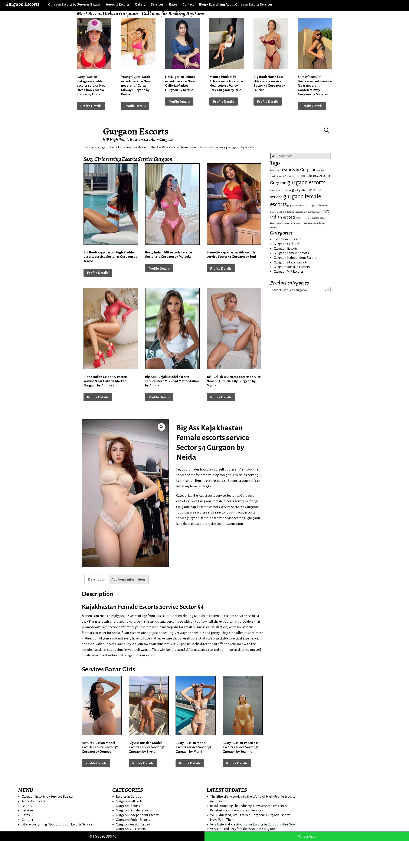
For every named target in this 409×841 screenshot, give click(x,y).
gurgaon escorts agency (280, 190)
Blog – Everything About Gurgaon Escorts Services (235, 4)
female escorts (292, 176)
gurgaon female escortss (298, 205)
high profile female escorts (290, 212)
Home (89, 147)
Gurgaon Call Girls (287, 244)
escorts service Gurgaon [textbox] (299, 290)
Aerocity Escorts (117, 4)
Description (96, 579)
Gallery (140, 4)
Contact (188, 4)
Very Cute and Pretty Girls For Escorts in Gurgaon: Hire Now (252, 824)
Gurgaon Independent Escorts (295, 257)
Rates (173, 4)
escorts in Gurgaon (299, 169)
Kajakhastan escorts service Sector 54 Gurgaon (224, 507)
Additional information (128, 579)
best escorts (275, 170)
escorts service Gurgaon (193, 501)
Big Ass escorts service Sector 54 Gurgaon (223, 495)
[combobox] (300, 290)
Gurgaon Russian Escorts (292, 267)
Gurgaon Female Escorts (291, 253)
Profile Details (90, 106)
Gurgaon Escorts (135, 131)
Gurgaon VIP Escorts (289, 271)
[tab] (96, 579)
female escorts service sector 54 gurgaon (230, 518)
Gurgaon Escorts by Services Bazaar (74, 4)
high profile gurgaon (313, 212)
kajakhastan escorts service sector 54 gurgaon (209, 523)
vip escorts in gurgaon (302, 223)
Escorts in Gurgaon (287, 239)
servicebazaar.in (284, 223)
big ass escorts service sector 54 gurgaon (213, 512)
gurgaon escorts (306, 182)
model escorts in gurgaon (307, 218)
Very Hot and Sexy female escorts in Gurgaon (242, 829)
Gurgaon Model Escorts (291, 262)
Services (157, 4)
